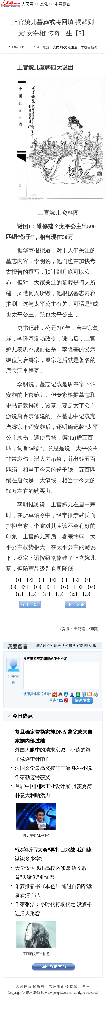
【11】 (51, 587)
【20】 (87, 594)
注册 (11, 677)
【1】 (18, 580)
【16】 (33, 594)
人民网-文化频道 (65, 47)
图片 (94, 646)
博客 (64, 646)
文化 (44, 4)
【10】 (37, 587)
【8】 (14, 587)
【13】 (78, 587)
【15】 (19, 594)
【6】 (76, 580)
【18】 (60, 594)
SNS (80, 646)
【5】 (64, 580)
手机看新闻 (89, 47)
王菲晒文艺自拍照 (36, 954)
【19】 (73, 594)
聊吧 (87, 646)
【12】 (64, 587)
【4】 (53, 580)
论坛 (57, 646)
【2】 (30, 580)
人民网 (27, 4)
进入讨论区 (44, 646)
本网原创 (62, 4)
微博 (72, 646)
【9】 (25, 587)
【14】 (91, 587)
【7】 (87, 580)
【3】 (41, 580)
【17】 (46, 594)
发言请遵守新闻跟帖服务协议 (45, 659)
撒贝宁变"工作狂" (36, 835)
